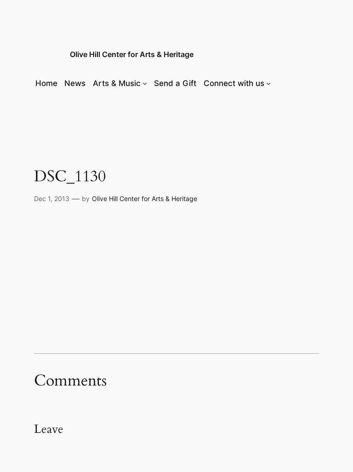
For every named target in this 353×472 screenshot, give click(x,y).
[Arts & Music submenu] (144, 83)
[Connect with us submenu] (268, 83)
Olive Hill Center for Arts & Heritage (132, 54)
